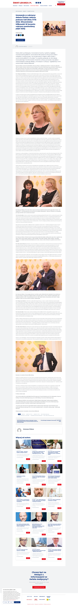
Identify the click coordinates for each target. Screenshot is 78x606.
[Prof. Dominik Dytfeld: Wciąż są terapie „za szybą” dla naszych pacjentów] (39, 468)
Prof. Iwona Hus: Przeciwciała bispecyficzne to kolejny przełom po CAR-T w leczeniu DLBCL (54, 453)
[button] (55, 5)
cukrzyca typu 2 (29, 414)
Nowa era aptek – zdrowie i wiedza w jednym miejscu (22, 452)
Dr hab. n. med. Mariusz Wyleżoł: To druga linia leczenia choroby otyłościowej (54, 550)
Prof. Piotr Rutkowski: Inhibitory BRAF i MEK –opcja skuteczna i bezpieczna (54, 525)
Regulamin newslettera (39, 604)
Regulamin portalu (30, 604)
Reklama (36, 596)
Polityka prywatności (47, 604)
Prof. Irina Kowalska (45, 414)
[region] (12, 596)
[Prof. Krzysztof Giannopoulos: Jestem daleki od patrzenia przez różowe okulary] (54, 468)
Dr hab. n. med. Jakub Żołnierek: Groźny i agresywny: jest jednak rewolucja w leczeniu (39, 500)
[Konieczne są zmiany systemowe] (23, 468)
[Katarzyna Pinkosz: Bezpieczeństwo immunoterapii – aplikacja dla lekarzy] (39, 542)
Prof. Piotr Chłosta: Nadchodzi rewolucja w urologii (54, 500)
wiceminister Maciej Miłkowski (36, 415)
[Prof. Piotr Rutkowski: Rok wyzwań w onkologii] (23, 542)
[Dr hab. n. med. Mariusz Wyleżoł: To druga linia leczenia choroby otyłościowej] (54, 542)
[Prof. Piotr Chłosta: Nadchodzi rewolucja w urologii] (54, 492)
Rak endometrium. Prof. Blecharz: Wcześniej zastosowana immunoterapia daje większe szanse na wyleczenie (38, 526)
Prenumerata (42, 596)
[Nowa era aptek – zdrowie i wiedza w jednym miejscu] (23, 444)
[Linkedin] (38, 2)
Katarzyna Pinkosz (23, 46)
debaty (24, 11)
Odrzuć (11, 602)
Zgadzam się (17, 602)
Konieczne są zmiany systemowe (21, 476)
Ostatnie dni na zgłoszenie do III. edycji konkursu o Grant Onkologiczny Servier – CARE (38, 452)
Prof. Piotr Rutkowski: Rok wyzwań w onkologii (22, 550)
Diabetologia (30, 11)
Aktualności (19, 11)
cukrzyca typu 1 (37, 414)
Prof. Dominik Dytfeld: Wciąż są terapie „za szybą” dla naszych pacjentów (38, 477)
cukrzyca (23, 414)
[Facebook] (36, 2)
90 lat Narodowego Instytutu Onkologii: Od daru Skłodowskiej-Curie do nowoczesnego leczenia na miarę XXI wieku (27, 421)
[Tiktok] (40, 2)
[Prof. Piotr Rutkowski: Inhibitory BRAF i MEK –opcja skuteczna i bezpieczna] (54, 516)
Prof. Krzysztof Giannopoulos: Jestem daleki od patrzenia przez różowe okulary (54, 477)
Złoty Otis (29, 596)
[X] (19, 35)
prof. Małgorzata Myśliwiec (23, 415)
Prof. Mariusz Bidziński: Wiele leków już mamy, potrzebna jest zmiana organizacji (23, 525)
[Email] (23, 35)
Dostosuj (5, 602)
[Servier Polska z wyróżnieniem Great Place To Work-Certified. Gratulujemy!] (23, 492)
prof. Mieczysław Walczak (48, 415)
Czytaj (28, 484)
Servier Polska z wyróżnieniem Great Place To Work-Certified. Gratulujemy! (23, 500)
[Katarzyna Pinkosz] (17, 46)
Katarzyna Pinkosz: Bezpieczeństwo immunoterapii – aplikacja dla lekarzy (39, 550)
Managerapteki (48, 597)
